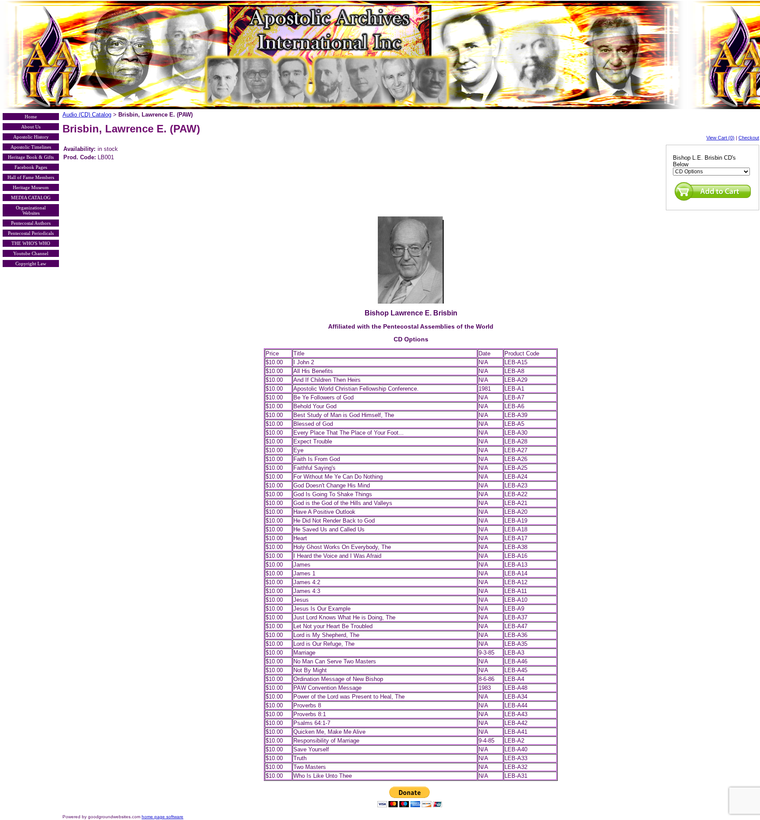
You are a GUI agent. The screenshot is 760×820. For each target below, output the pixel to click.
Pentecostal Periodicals (31, 233)
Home (31, 116)
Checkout (748, 137)
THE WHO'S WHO (30, 243)
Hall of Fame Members (30, 177)
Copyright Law (30, 263)
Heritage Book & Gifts (31, 157)
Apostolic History (31, 136)
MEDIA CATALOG (31, 197)
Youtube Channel (30, 253)
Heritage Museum (31, 187)
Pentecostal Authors (31, 223)
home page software (162, 816)
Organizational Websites (31, 210)
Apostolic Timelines (31, 147)
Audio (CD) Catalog (86, 114)
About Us (30, 126)
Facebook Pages (31, 167)
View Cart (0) (720, 137)
